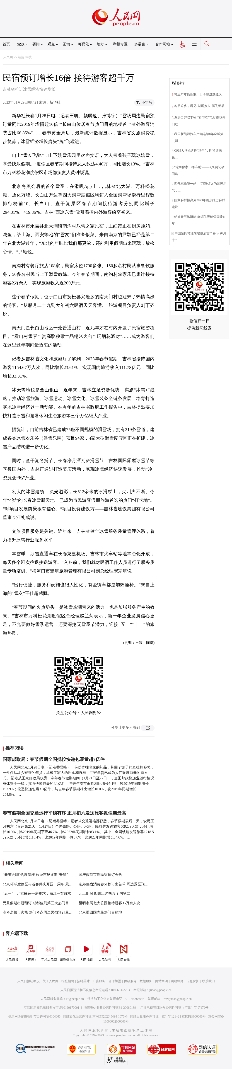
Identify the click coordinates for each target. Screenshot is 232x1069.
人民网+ (30, 960)
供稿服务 (130, 981)
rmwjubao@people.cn (178, 999)
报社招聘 (67, 981)
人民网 (8, 57)
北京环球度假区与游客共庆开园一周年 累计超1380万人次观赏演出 (56, 884)
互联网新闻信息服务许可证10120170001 (51, 1007)
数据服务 (146, 981)
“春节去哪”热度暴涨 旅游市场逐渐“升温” (35, 875)
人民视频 (86, 960)
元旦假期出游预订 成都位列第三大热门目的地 (39, 903)
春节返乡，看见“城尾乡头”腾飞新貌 (199, 106)
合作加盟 (114, 981)
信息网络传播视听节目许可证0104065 (34, 1016)
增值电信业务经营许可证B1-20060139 (110, 1007)
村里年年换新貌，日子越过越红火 (198, 94)
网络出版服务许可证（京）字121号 (154, 1016)
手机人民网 (49, 960)
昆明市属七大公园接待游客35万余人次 (109, 903)
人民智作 (123, 960)
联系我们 (208, 981)
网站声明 (161, 981)
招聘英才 (83, 981)
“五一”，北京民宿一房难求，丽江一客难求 (37, 893)
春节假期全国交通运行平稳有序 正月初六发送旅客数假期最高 (64, 812)
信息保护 (192, 981)
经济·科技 (25, 57)
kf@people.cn (75, 999)
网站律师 (177, 981)
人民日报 (12, 960)
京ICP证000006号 (194, 1016)
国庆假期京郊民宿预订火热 (100, 875)
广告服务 (99, 981)
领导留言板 (68, 960)
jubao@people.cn (160, 990)
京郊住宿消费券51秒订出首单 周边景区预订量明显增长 (123, 884)
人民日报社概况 (28, 981)
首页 (6, 44)
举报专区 (120, 44)
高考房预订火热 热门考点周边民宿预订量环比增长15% (46, 912)
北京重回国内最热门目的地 (100, 912)
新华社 (55, 102)
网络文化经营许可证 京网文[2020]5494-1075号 (95, 1016)
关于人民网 (50, 981)
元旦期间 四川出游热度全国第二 (104, 893)
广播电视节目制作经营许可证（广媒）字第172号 (174, 1007)
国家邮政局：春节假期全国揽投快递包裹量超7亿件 (54, 759)
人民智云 (105, 960)
